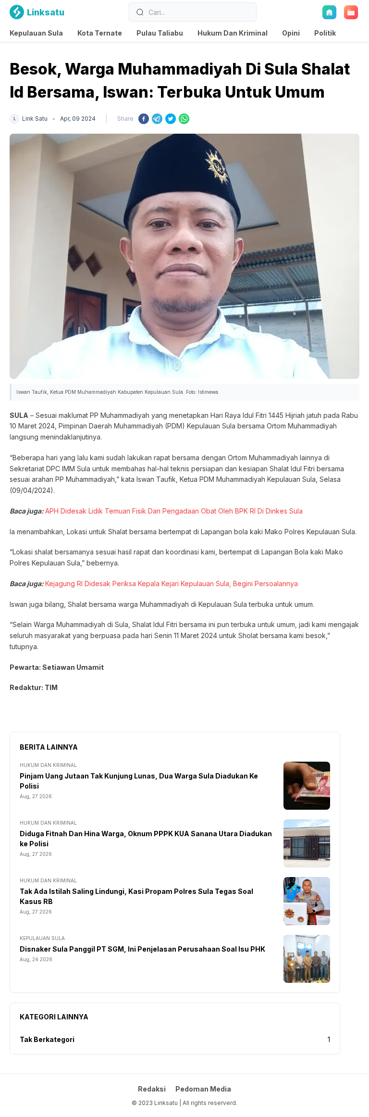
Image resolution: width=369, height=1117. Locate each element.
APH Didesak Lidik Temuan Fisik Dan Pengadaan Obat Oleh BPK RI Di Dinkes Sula (174, 511)
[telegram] (157, 118)
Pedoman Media (203, 1089)
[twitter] (170, 118)
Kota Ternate (99, 33)
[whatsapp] (184, 118)
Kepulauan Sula (36, 33)
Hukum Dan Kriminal (232, 33)
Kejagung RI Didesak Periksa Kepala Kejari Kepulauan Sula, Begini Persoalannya (171, 583)
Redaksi (152, 1089)
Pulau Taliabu (159, 33)
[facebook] (143, 118)
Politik (325, 33)
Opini (291, 33)
